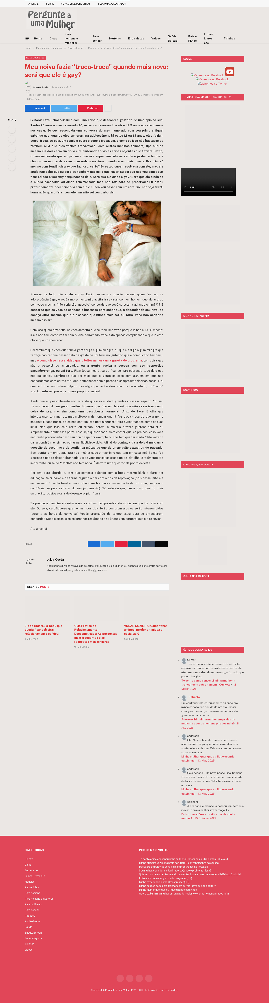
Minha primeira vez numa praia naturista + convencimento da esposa (179, 862)
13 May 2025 (206, 760)
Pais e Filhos (192, 38)
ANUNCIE (33, 3)
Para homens (32, 893)
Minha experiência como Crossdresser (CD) (164, 882)
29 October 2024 (205, 818)
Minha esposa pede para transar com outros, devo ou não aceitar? (177, 885)
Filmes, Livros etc (209, 38)
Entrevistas (136, 38)
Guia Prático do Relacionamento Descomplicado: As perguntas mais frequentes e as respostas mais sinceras (95, 634)
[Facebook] (12, 129)
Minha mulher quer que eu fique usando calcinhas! (168, 889)
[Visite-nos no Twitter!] (212, 83)
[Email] (12, 167)
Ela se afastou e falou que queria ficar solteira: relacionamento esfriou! (43, 630)
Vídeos (156, 38)
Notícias (115, 38)
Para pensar (97, 38)
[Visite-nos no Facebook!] (212, 79)
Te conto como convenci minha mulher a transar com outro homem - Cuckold (183, 859)
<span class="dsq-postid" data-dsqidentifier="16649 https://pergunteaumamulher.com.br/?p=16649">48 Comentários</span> (95, 95)
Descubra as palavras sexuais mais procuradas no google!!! (173, 866)
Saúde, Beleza (173, 38)
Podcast (30, 915)
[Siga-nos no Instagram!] (207, 75)
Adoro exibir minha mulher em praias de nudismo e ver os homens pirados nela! (184, 893)
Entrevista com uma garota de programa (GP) (165, 878)
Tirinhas (229, 38)
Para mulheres (35, 58)
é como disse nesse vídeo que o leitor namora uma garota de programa (89, 360)
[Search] (242, 38)
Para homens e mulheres (71, 38)
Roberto (194, 697)
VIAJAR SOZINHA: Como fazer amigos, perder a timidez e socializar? (145, 630)
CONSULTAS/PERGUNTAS (76, 3)
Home (38, 38)
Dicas (53, 38)
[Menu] (27, 38)
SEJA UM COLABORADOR (112, 3)
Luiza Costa (42, 87)
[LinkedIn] (12, 148)
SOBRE (50, 3)
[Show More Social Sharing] (108, 108)
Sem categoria (33, 938)
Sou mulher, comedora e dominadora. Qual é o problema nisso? (175, 870)
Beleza (29, 859)
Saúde (28, 927)
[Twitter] (12, 139)
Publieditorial (32, 921)
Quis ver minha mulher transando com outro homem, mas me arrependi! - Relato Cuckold (190, 874)
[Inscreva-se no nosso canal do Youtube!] (229, 75)
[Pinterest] (12, 157)
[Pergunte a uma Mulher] (51, 20)
